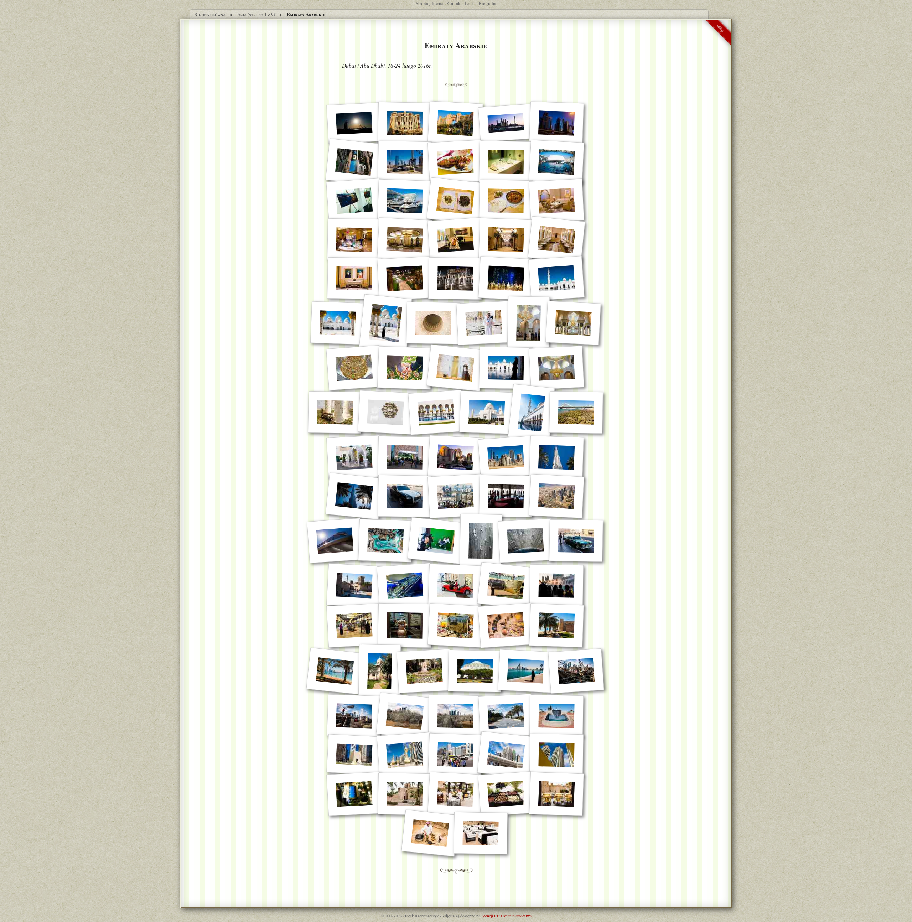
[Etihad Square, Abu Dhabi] (354, 755)
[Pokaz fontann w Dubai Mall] (556, 585)
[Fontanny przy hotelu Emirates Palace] (506, 278)
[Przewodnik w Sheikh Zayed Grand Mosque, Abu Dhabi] (484, 323)
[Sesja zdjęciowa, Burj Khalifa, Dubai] (436, 540)
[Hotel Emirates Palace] (404, 278)
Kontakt (454, 3)
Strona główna (430, 3)
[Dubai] (506, 123)
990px (721, 29)
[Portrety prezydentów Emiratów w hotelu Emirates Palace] (354, 278)
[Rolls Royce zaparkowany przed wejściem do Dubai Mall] (405, 496)
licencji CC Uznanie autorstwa (506, 915)
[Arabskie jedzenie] (455, 200)
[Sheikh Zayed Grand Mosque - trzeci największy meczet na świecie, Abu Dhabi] (556, 278)
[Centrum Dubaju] (506, 457)
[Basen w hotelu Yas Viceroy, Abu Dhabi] (556, 162)
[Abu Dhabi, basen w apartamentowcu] (354, 161)
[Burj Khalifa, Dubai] (556, 457)
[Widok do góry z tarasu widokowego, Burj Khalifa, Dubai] (335, 540)
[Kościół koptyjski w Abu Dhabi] (455, 457)
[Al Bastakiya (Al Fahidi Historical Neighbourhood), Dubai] (354, 585)
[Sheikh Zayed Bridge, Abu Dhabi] (576, 412)
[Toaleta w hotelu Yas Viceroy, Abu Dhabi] (506, 162)
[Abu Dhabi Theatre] (474, 671)
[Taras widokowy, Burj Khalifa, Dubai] (455, 496)
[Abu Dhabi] (405, 162)
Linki (470, 3)
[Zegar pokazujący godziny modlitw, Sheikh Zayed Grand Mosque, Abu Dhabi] (385, 412)
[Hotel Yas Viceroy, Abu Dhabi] (354, 200)
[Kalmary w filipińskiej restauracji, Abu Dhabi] (455, 162)
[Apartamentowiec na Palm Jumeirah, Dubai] (405, 123)
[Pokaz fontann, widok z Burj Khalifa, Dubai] (385, 541)
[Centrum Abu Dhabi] (455, 754)
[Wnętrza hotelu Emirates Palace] (556, 200)
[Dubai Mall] (455, 585)
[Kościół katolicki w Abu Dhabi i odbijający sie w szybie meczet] (405, 457)
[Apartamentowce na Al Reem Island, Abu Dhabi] (556, 755)
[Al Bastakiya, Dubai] (481, 833)
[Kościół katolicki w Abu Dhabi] (354, 457)
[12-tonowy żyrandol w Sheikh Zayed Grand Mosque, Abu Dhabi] (528, 323)
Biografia (487, 3)
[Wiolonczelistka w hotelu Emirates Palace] (455, 239)
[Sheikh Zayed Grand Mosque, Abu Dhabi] (573, 323)
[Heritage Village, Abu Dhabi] (405, 625)
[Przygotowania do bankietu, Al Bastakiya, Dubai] (455, 794)
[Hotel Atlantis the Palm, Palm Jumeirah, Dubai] (455, 123)
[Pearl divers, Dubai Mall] (480, 541)
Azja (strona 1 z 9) (256, 14)
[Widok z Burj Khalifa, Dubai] (556, 496)
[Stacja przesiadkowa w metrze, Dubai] (405, 585)
